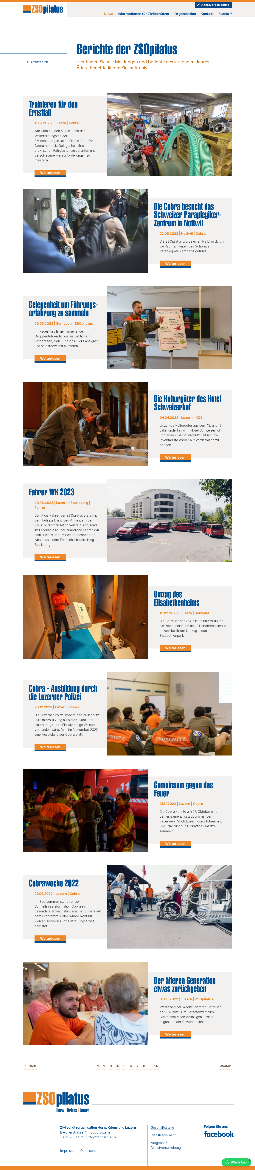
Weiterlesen (50, 173)
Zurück (30, 1066)
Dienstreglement (163, 1135)
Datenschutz (89, 1151)
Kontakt (207, 14)
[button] (236, 1162)
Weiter (225, 1066)
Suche (223, 14)
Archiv (140, 68)
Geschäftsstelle (162, 1127)
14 (156, 1066)
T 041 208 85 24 (73, 1137)
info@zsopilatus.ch (102, 1137)
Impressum (68, 1151)
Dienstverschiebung (215, 5)
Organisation (185, 14)
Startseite (39, 62)
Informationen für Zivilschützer (144, 14)
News (108, 14)
